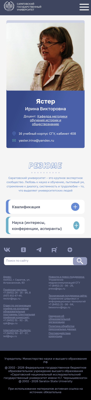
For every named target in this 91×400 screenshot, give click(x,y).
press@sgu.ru (57, 288)
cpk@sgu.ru (10, 323)
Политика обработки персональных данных (62, 328)
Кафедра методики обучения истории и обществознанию (48, 120)
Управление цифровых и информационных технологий (67, 300)
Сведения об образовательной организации (59, 318)
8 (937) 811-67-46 (17, 294)
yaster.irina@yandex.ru (36, 140)
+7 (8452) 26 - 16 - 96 (15, 292)
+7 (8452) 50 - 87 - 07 (15, 333)
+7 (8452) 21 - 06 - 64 (61, 304)
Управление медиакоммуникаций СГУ (64, 281)
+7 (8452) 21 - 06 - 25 (61, 285)
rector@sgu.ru (11, 298)
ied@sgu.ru (10, 336)
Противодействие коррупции (60, 335)
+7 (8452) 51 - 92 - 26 (15, 320)
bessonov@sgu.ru (59, 307)
